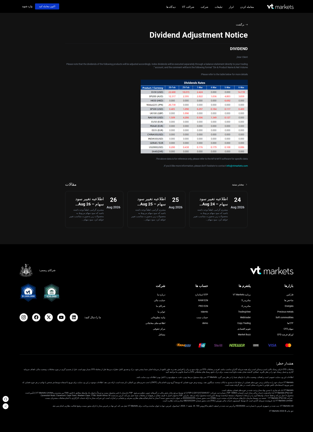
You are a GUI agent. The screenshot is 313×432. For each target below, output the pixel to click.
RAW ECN (203, 300)
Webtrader (245, 317)
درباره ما (161, 294)
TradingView (244, 311)
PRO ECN (203, 306)
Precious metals (285, 311)
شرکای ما (160, 306)
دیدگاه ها (171, 6)
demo (205, 323)
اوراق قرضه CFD (285, 334)
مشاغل (161, 334)
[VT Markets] (280, 6)
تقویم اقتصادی (244, 329)
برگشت (240, 24)
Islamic (204, 311)
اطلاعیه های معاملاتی (155, 323)
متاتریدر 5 (246, 300)
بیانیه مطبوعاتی (158, 317)
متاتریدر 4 (246, 306)
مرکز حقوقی (159, 329)
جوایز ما (161, 311)
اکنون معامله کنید (47, 6)
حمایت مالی (159, 300)
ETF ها (290, 323)
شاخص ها (288, 300)
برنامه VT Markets (242, 294)
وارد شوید (27, 6)
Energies (289, 306)
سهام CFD (288, 329)
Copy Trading (244, 323)
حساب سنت (202, 317)
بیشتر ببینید (238, 184)
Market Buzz (244, 334)
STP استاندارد (201, 294)
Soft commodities (284, 317)
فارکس (289, 294)
